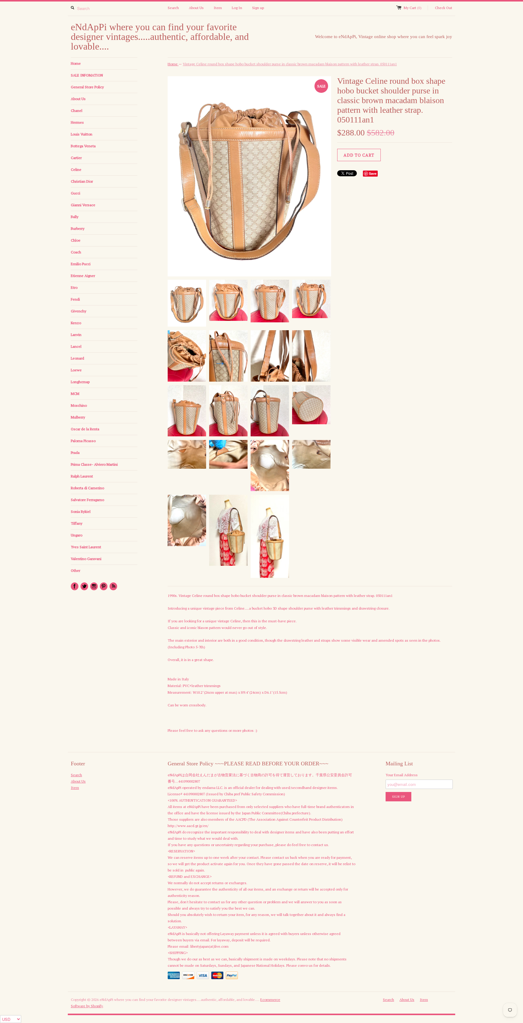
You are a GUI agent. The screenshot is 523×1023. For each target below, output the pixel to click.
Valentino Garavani (86, 558)
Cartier (76, 157)
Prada (75, 452)
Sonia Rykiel (80, 511)
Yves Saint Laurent (86, 547)
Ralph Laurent (82, 476)
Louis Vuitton (81, 134)
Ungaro (76, 535)
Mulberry (78, 417)
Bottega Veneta (83, 146)
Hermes (77, 122)
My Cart (413, 7)
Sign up (258, 7)
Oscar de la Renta (85, 429)
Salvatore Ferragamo (87, 499)
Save (373, 173)
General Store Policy (87, 87)
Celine (76, 169)
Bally (74, 216)
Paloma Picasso (83, 440)
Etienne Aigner (83, 275)
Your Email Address (402, 775)
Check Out (443, 7)
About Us (196, 7)
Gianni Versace (83, 205)
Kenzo (76, 323)
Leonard (77, 358)
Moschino (79, 405)
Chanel (76, 110)
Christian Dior (82, 181)
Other (75, 570)
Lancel (76, 346)
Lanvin (76, 334)
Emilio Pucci (80, 264)
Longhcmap (80, 382)
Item (218, 7)
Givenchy (78, 311)
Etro (74, 287)
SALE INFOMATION (87, 75)
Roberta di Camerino (87, 488)
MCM (75, 393)
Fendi (75, 299)
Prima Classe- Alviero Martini (94, 464)
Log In (237, 7)
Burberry (77, 228)
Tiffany (76, 523)
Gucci (75, 193)
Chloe (76, 240)
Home (76, 63)
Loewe (76, 370)
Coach (76, 252)
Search (173, 7)
